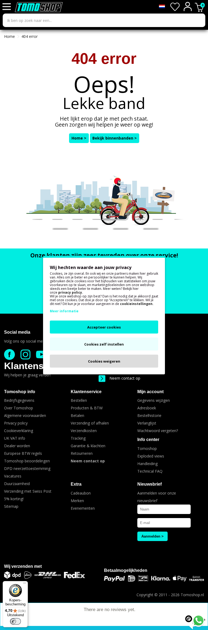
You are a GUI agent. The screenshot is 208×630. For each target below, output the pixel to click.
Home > (79, 138)
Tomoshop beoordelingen (27, 460)
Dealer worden (17, 445)
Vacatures (12, 476)
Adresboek (146, 407)
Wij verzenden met (23, 566)
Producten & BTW (87, 407)
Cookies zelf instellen (104, 344)
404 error (29, 36)
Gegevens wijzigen (153, 400)
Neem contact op (124, 378)
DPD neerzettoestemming (27, 468)
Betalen (77, 415)
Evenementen (83, 508)
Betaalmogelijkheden (125, 570)
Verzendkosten (84, 430)
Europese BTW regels (23, 453)
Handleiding (147, 463)
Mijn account (150, 391)
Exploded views (150, 456)
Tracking (78, 438)
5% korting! (14, 498)
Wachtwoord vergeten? (157, 430)
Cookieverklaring (18, 430)
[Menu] (24, 584)
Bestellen (79, 400)
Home (9, 36)
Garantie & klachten (88, 445)
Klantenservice (37, 365)
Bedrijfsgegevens (19, 400)
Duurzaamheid (17, 483)
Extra (76, 484)
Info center (148, 439)
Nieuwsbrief (149, 484)
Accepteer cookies (104, 327)
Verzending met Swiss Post (27, 491)
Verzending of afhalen (90, 423)
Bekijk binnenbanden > (114, 138)
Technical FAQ (149, 471)
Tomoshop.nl (192, 594)
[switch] (15, 621)
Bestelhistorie (149, 415)
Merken (77, 500)
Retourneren (82, 453)
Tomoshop (147, 448)
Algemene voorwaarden (25, 415)
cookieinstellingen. (137, 303)
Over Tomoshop (18, 407)
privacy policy (70, 292)
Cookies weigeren (104, 361)
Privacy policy (16, 423)
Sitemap (11, 506)
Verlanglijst (146, 423)
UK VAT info (14, 438)
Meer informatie (64, 311)
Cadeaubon (81, 493)
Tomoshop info (19, 391)
